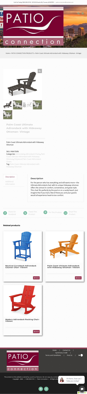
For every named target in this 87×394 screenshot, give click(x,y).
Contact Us (66, 350)
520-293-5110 (26, 2)
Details (37, 278)
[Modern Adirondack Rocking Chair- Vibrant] (22, 301)
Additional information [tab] (10, 182)
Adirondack (20, 154)
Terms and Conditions (53, 355)
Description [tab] (10, 177)
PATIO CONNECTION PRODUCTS (22, 53)
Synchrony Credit (61, 353)
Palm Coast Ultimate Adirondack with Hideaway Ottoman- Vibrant (63, 266)
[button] (40, 71)
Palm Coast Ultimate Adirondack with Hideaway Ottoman (25, 156)
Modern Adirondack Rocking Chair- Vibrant (22, 320)
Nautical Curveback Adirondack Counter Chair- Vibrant (20, 266)
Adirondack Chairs (33, 154)
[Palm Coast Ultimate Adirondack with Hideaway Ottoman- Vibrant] (64, 247)
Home (8, 53)
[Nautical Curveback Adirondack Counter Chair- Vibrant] (22, 247)
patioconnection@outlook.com (64, 2)
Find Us (69, 355)
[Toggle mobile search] (78, 13)
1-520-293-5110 (29, 379)
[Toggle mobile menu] (83, 13)
